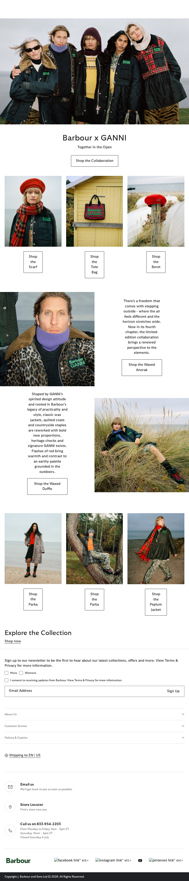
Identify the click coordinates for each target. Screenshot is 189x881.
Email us (27, 784)
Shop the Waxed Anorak (142, 367)
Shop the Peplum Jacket (156, 602)
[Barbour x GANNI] (94, 71)
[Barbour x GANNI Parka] (33, 548)
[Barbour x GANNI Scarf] (33, 211)
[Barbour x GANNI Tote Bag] (94, 211)
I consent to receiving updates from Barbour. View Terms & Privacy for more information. (66, 680)
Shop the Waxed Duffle (47, 486)
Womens (30, 673)
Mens (13, 673)
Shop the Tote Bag (94, 264)
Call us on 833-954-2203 (40, 824)
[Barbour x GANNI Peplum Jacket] (155, 548)
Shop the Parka (33, 599)
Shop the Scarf (33, 262)
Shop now (13, 641)
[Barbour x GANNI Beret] (155, 211)
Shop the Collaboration (94, 161)
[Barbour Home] (18, 860)
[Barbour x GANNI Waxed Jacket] (47, 339)
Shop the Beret (156, 262)
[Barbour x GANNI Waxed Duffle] (141, 445)
